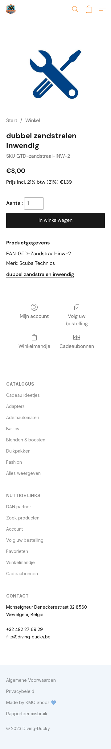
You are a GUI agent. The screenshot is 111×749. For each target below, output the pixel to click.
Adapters (15, 406)
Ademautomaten (22, 417)
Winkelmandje (34, 346)
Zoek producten (22, 517)
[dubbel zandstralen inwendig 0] (55, 75)
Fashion (14, 462)
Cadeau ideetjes (23, 395)
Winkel (32, 120)
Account (14, 529)
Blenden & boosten (25, 439)
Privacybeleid (20, 691)
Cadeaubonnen (77, 346)
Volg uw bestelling (77, 320)
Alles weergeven (23, 473)
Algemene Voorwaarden (31, 680)
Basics (12, 428)
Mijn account (34, 316)
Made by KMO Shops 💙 (31, 702)
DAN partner (18, 506)
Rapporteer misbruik (26, 713)
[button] (11, 9)
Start (11, 120)
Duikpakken (18, 450)
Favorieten (17, 551)
